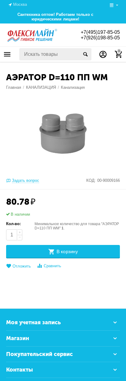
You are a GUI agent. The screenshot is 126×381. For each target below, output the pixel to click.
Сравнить (52, 266)
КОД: (91, 180)
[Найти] (85, 54)
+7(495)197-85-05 (100, 32)
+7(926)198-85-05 (100, 37)
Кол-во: (13, 223)
